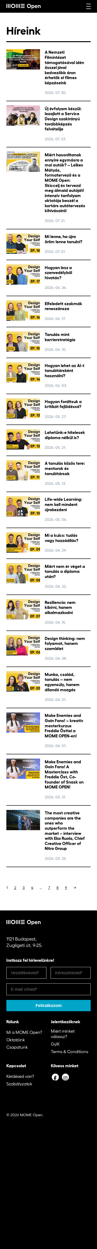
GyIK (55, 1044)
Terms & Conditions (69, 1051)
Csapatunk (17, 1047)
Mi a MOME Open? (24, 1032)
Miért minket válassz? (63, 1034)
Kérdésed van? (20, 1076)
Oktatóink (15, 1040)
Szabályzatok (19, 1084)
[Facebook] (55, 1077)
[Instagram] (65, 1077)
